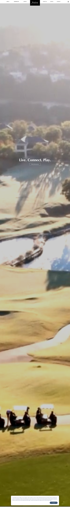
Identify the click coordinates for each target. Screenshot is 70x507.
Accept (53, 502)
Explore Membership (35, 164)
